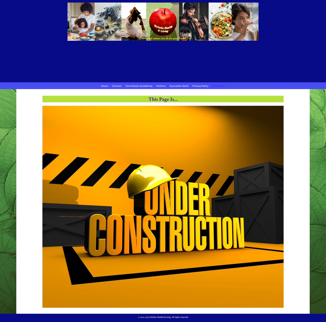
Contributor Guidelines (138, 86)
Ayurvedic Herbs (179, 86)
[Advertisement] (163, 61)
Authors (161, 86)
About (104, 86)
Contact (117, 86)
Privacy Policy (200, 86)
